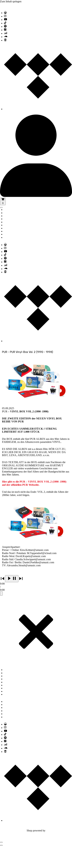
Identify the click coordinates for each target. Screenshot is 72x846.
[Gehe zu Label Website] (5, 12)
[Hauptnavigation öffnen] (1, 207)
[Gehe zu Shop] (5, 40)
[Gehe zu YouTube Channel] (5, 19)
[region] (36, 585)
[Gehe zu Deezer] (5, 33)
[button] (11, 578)
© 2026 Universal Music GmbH (17, 827)
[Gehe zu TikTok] (5, 23)
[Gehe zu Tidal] (38, 109)
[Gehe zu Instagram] (5, 16)
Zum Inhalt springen (10, 1)
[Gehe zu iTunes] (5, 29)
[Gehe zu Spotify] (5, 26)
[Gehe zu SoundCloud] (5, 36)
